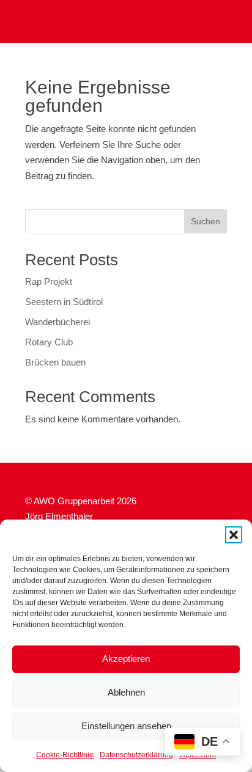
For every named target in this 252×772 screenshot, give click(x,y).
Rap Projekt (48, 281)
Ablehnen (126, 692)
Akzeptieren (126, 658)
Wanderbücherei (57, 322)
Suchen (205, 221)
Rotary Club (49, 342)
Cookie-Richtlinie (65, 755)
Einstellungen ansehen (126, 726)
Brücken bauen (55, 362)
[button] (234, 535)
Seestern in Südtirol (64, 301)
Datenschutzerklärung (136, 755)
